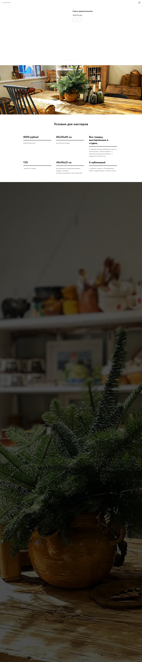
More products (6, 2)
